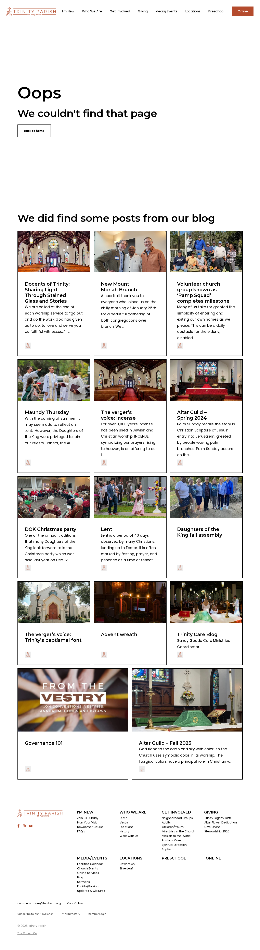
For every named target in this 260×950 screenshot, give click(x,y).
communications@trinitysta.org (39, 903)
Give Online (75, 903)
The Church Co (27, 933)
